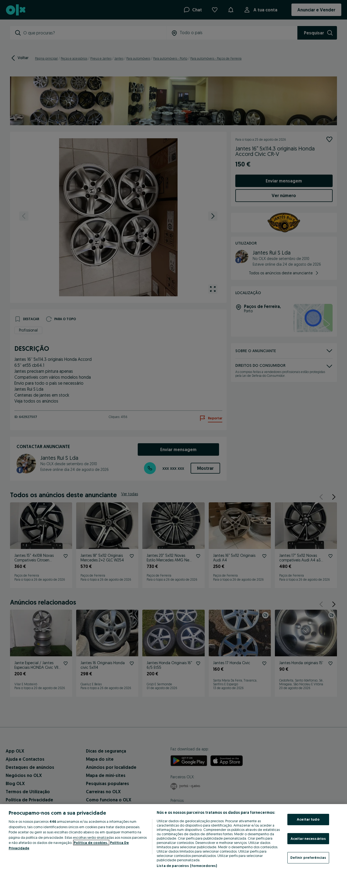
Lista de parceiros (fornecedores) (187, 865)
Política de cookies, (91, 842)
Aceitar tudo (308, 819)
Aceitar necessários (308, 838)
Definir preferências (308, 857)
